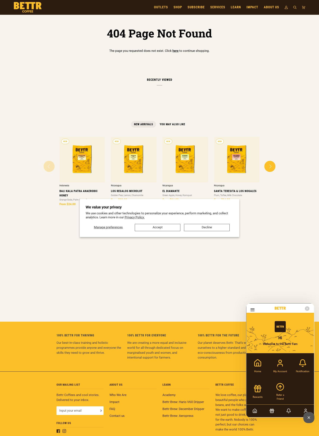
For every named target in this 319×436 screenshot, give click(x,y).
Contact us (117, 416)
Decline (207, 227)
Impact (114, 402)
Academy (169, 395)
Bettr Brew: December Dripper (183, 409)
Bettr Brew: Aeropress (177, 416)
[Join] (101, 411)
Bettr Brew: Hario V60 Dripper (183, 402)
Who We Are (117, 395)
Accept (158, 227)
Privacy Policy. (135, 217)
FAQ (112, 409)
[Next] (269, 166)
